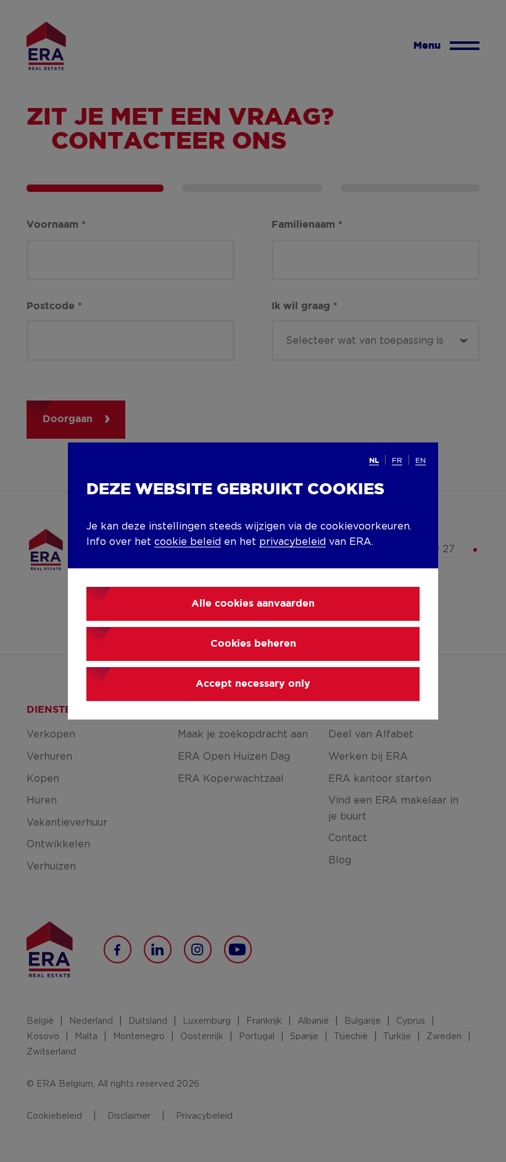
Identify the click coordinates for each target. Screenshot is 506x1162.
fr (397, 460)
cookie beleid (187, 542)
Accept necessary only (253, 684)
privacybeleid (292, 542)
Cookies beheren (253, 644)
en (420, 460)
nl (374, 460)
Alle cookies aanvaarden (253, 603)
